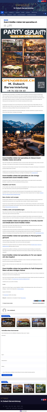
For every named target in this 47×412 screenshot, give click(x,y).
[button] (43, 13)
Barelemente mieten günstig (38, 303)
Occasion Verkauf (21, 14)
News (5, 321)
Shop (15, 14)
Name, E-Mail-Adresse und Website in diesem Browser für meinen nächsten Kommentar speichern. (19, 372)
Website (3, 366)
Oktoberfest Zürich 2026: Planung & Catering (7, 324)
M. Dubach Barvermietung (23, 8)
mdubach (12, 310)
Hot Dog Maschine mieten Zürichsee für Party (23, 324)
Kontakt (3, 14)
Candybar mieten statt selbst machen (38, 323)
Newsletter (34, 12)
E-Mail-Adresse (4, 360)
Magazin (28, 12)
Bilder (22, 12)
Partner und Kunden (31, 14)
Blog (3, 321)
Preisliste (9, 14)
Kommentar (4, 335)
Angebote (11, 12)
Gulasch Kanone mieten (8, 303)
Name (3, 354)
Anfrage (18, 12)
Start (6, 12)
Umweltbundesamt (34, 172)
